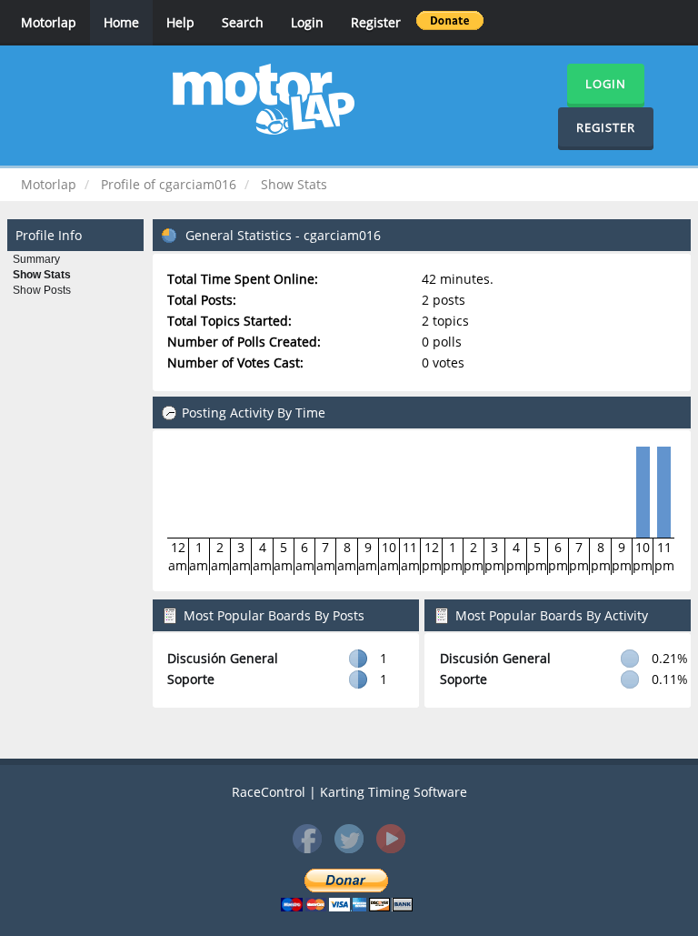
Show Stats (42, 274)
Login (307, 22)
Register (376, 22)
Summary (36, 259)
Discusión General (222, 658)
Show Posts (42, 290)
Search (243, 22)
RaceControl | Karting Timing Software (349, 791)
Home (121, 22)
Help (180, 22)
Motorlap (48, 22)
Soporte (190, 679)
